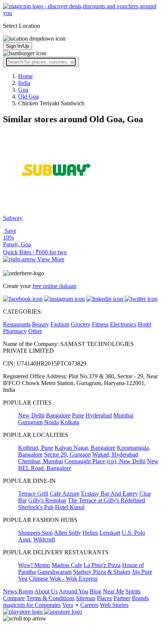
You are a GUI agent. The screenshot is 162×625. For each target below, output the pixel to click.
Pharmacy (15, 331)
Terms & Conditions (50, 598)
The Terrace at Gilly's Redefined (106, 500)
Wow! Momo (34, 565)
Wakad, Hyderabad (115, 454)
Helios (90, 532)
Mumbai (123, 415)
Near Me (113, 591)
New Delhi (31, 415)
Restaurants (17, 324)
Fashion (59, 324)
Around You (73, 591)
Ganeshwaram (54, 572)
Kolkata (69, 422)
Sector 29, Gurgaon (67, 454)
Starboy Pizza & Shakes (101, 572)
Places (104, 598)
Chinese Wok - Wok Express (63, 578)
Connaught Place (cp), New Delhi (104, 461)
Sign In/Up (17, 46)
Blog (95, 591)
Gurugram (30, 422)
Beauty (40, 324)
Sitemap (85, 598)
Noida (51, 422)
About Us (46, 591)
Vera (67, 605)
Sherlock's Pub (35, 507)
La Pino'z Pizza (102, 565)
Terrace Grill (33, 493)
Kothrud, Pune (35, 447)
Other (35, 331)
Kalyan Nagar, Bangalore (85, 447)
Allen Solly (67, 532)
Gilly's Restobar (47, 500)
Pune (78, 415)
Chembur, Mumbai (40, 461)
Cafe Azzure (64, 493)
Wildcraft (44, 539)
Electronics (123, 324)
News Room (18, 591)
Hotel (144, 324)
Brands (140, 598)
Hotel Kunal (69, 507)
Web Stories (114, 605)
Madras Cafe (67, 565)
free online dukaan (54, 286)
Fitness (100, 324)
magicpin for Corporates (32, 605)
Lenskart (109, 532)
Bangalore (58, 415)
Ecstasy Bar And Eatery (109, 493)
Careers (89, 605)
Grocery (80, 324)
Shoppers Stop (35, 532)
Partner (121, 598)
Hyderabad (99, 415)
